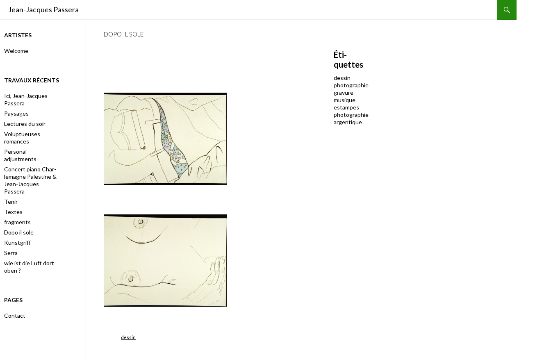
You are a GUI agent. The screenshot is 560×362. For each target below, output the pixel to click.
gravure (343, 92)
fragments (17, 222)
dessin (128, 337)
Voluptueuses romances (22, 137)
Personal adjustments (20, 155)
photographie (351, 85)
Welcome (16, 50)
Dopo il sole (19, 232)
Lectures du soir (25, 123)
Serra (11, 252)
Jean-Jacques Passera (43, 9)
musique (344, 99)
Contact (14, 315)
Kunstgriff (17, 242)
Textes (13, 211)
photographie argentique (351, 118)
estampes (346, 107)
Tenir (11, 201)
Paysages (16, 113)
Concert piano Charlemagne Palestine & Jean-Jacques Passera (30, 180)
